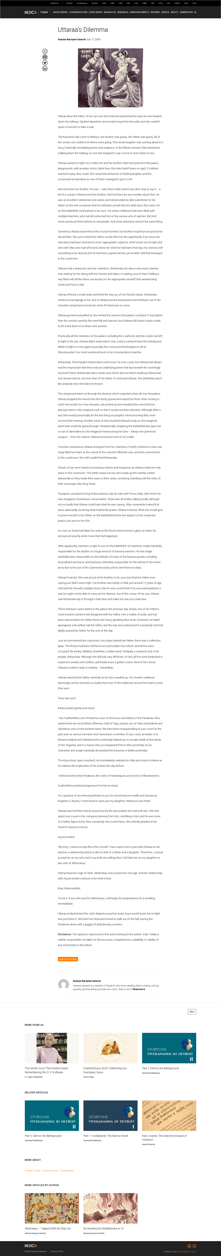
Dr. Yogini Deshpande (33, 1077)
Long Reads (96, 12)
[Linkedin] (45, 68)
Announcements (139, 12)
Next (192, 1011)
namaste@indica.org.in (186, 1251)
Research (122, 12)
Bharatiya (110, 12)
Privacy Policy (57, 1251)
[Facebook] (45, 57)
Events (69, 3)
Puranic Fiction (32, 1170)
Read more (139, 989)
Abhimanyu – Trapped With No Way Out (48, 1228)
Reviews (155, 12)
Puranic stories (50, 1170)
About (174, 12)
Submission (186, 12)
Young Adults (67, 1170)
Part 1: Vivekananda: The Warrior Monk (105, 1135)
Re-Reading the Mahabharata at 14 (103, 1228)
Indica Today (88, 1077)
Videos (165, 12)
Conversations (78, 12)
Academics (82, 3)
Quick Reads (60, 12)
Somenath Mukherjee (151, 1073)
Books (95, 3)
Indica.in (54, 3)
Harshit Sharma (148, 1144)
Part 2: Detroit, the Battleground (160, 1068)
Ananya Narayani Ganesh (87, 981)
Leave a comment (68, 959)
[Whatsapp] (45, 51)
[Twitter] (45, 62)
